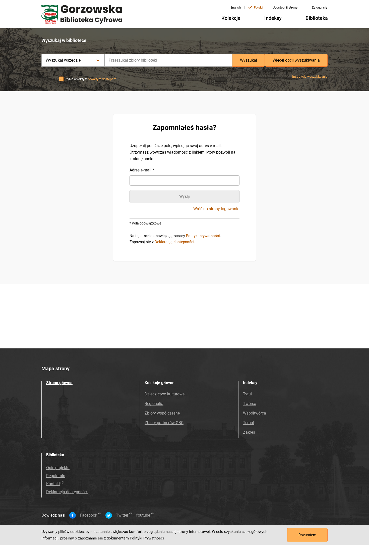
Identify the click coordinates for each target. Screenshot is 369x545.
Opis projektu (58, 467)
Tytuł (247, 394)
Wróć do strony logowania (216, 209)
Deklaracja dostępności (67, 491)
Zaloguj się (319, 7)
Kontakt (53, 483)
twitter (122, 515)
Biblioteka (316, 18)
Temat (248, 422)
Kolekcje (230, 18)
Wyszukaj (248, 60)
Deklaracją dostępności (174, 242)
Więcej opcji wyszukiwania (296, 60)
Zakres (249, 432)
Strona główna (59, 382)
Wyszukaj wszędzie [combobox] (63, 60)
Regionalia (154, 403)
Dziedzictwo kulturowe (164, 394)
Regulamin (55, 475)
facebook (88, 515)
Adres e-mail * (142, 170)
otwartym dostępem (102, 79)
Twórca (249, 403)
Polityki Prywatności (147, 538)
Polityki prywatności (203, 236)
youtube (143, 515)
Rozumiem (307, 535)
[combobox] (168, 60)
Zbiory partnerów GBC (164, 422)
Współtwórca (254, 413)
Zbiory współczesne (162, 413)
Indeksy (273, 18)
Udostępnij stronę (285, 7)
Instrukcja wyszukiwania (309, 76)
